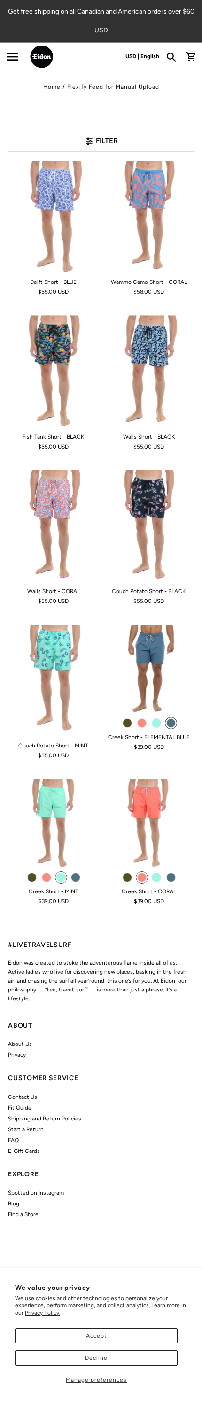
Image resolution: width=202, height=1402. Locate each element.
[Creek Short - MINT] (53, 824)
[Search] (174, 57)
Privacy (17, 1055)
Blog (13, 1203)
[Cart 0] (190, 57)
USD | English (142, 56)
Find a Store (23, 1214)
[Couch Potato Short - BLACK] (148, 526)
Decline (96, 1358)
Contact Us (22, 1097)
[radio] (127, 723)
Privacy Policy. (42, 1313)
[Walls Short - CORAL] (53, 526)
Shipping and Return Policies (44, 1118)
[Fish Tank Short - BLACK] (53, 371)
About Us (20, 1044)
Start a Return (26, 1129)
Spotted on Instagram (36, 1192)
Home (52, 87)
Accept (96, 1336)
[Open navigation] (12, 57)
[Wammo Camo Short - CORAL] (148, 217)
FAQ (13, 1140)
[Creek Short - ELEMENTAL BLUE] (148, 670)
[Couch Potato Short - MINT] (53, 681)
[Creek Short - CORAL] (148, 824)
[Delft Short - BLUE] (53, 217)
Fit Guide (19, 1108)
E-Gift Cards (24, 1151)
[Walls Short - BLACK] (148, 371)
